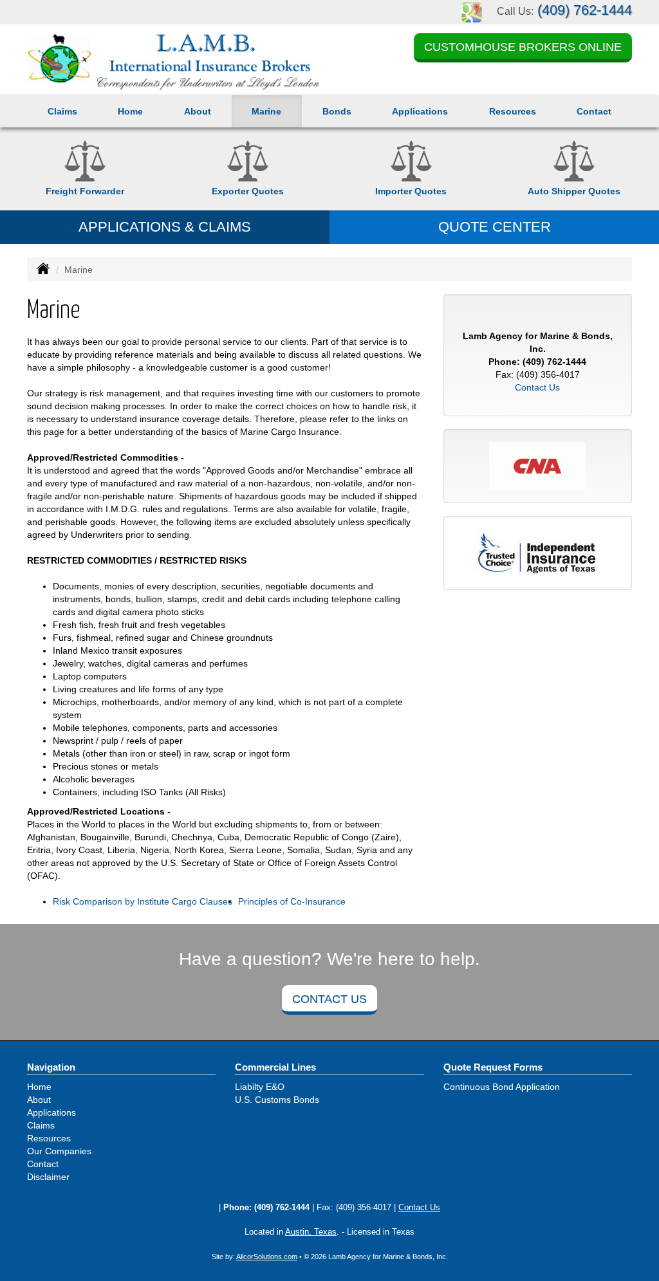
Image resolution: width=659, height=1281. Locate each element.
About (197, 111)
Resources (49, 1138)
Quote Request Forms (493, 1067)
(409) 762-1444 (584, 10)
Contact (594, 111)
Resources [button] (512, 111)
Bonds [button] (336, 111)
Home (130, 111)
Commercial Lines (275, 1067)
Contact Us (537, 387)
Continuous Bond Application (501, 1087)
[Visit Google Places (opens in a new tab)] (471, 11)
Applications (51, 1112)
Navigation (51, 1067)
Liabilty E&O (259, 1087)
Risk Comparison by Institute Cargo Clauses (142, 901)
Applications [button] (420, 111)
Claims (62, 111)
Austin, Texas (311, 1232)
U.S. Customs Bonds (277, 1099)
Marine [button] (266, 111)
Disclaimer (48, 1177)
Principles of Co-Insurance (292, 901)
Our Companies (59, 1151)
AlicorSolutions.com (266, 1256)
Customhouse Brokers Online (523, 47)
